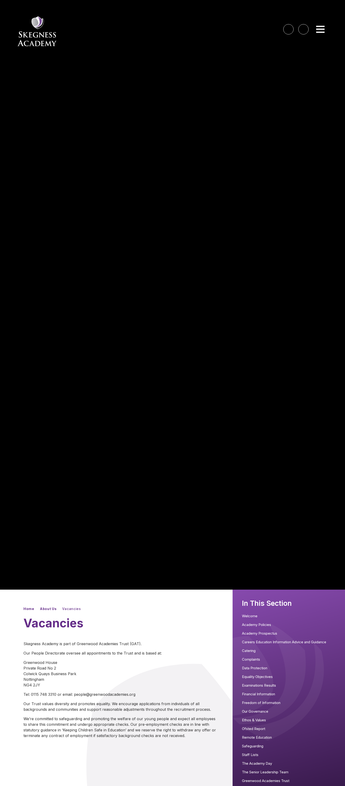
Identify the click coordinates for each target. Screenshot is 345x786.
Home (28, 609)
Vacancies (71, 609)
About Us (48, 609)
